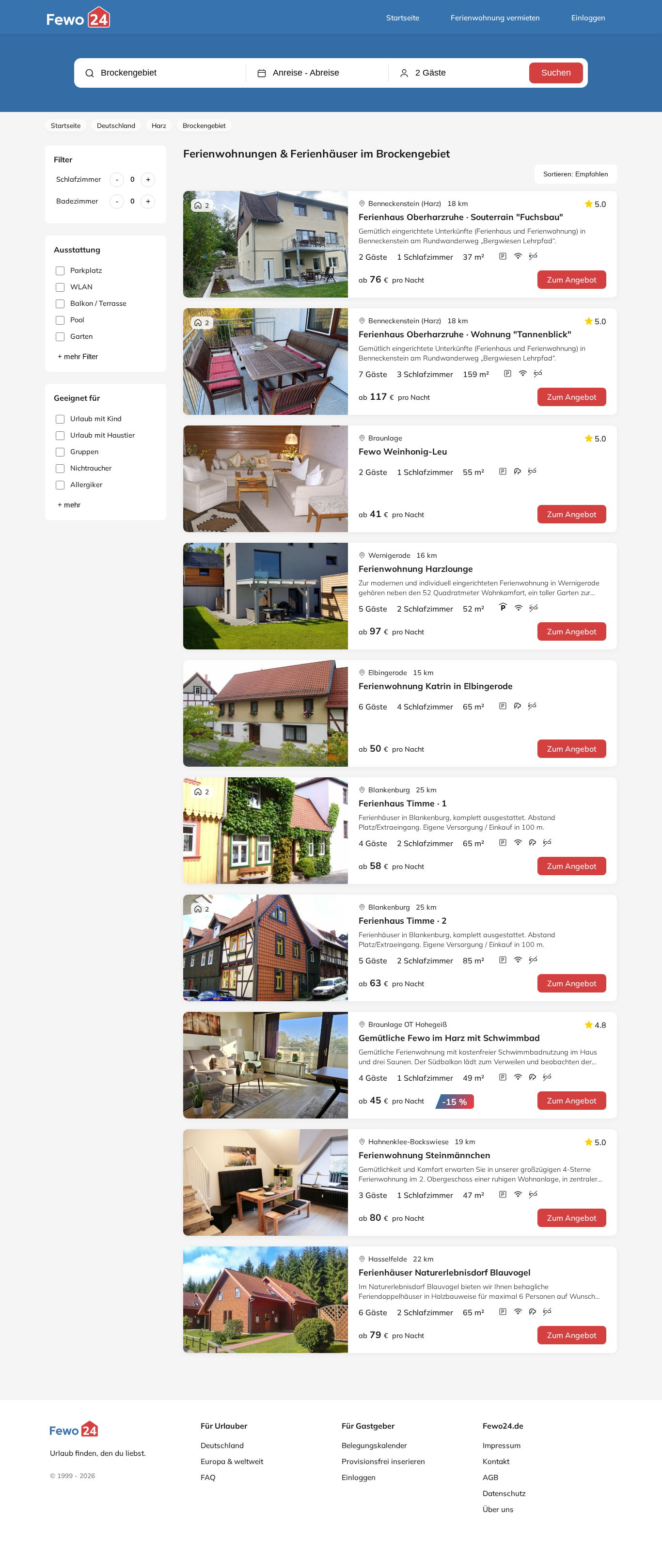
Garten (81, 336)
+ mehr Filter (78, 356)
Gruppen (84, 451)
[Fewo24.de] (79, 25)
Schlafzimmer (78, 179)
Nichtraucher (90, 468)
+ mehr (69, 505)
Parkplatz (86, 270)
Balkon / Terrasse (98, 303)
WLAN (81, 287)
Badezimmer (77, 201)
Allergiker (86, 484)
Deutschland (116, 125)
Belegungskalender (374, 1445)
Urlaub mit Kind (96, 418)
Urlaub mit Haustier (102, 435)
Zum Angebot (572, 279)
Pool (77, 319)
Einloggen (588, 17)
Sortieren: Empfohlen (575, 174)
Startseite (402, 17)
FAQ (208, 1477)
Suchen (556, 73)
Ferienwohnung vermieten (495, 17)
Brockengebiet (204, 125)
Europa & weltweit (232, 1461)
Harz (159, 125)
